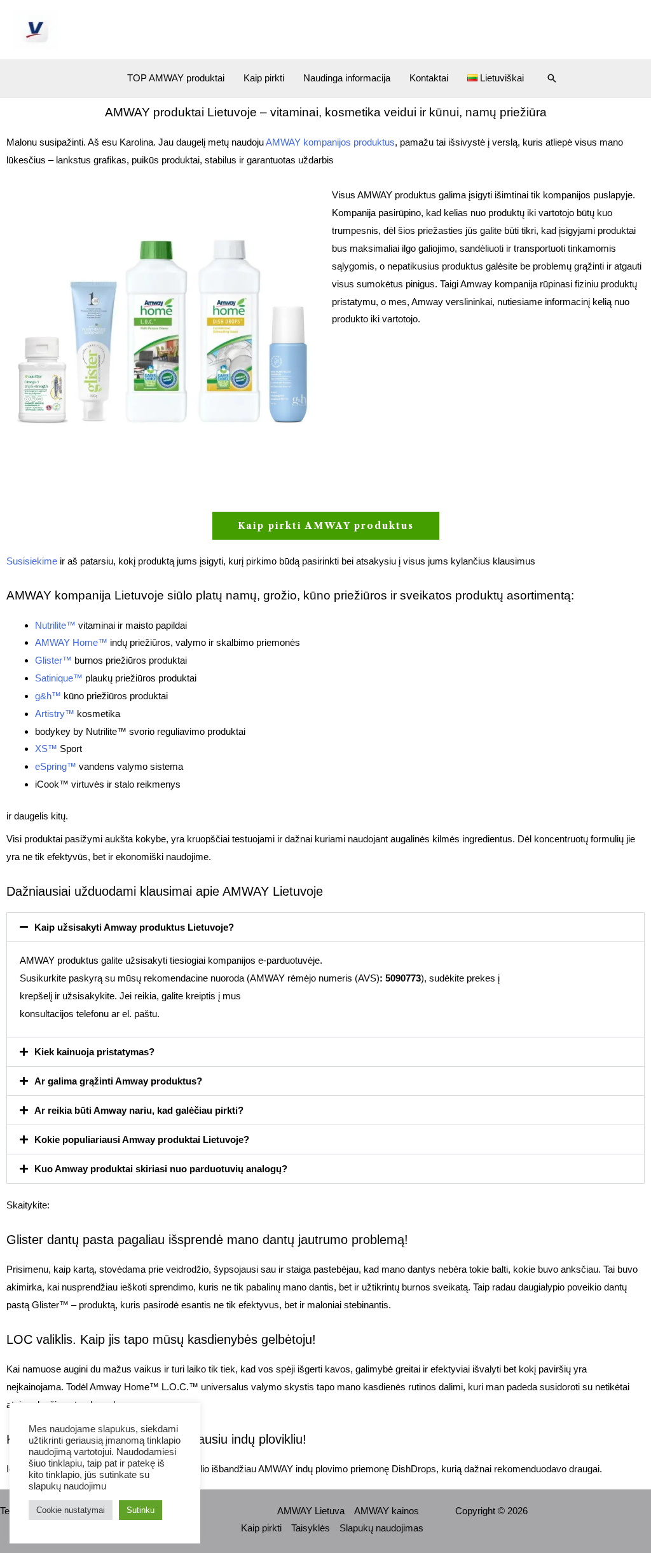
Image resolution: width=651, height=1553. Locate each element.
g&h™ (48, 695)
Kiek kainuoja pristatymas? (94, 1051)
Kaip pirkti (263, 77)
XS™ (46, 748)
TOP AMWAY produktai (175, 77)
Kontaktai (428, 77)
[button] (552, 78)
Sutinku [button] (140, 1510)
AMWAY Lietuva (311, 1510)
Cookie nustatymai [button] (70, 1510)
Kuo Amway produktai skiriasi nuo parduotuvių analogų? (160, 1168)
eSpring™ (55, 766)
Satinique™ (59, 678)
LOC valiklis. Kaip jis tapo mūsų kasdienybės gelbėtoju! (161, 1339)
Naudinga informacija (346, 77)
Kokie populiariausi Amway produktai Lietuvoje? (141, 1139)
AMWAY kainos (386, 1510)
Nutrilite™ (55, 625)
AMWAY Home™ (71, 642)
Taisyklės (310, 1527)
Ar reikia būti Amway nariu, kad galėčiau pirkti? (138, 1110)
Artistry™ (54, 713)
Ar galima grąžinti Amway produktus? (118, 1081)
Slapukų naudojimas (381, 1527)
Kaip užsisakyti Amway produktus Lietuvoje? (134, 927)
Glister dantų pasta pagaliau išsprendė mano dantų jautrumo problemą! (207, 1240)
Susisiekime (31, 561)
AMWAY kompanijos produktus (330, 142)
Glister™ (53, 660)
